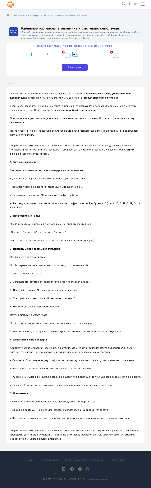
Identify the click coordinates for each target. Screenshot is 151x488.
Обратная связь (50, 459)
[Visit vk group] (63, 469)
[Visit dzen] (80, 469)
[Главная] (7, 15)
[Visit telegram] (72, 469)
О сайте (30, 459)
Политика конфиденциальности (84, 459)
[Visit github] (87, 469)
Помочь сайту (117, 459)
